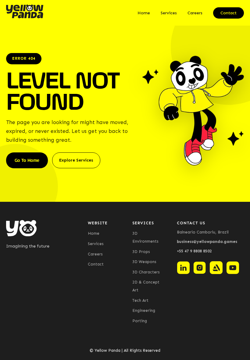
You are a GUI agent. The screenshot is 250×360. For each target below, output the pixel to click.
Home (144, 13)
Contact (228, 13)
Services (169, 13)
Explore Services (76, 160)
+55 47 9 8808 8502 (194, 251)
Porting (139, 321)
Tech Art (140, 300)
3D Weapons (144, 261)
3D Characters (145, 272)
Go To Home (27, 160)
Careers (195, 13)
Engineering (143, 310)
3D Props (141, 251)
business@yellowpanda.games (207, 241)
